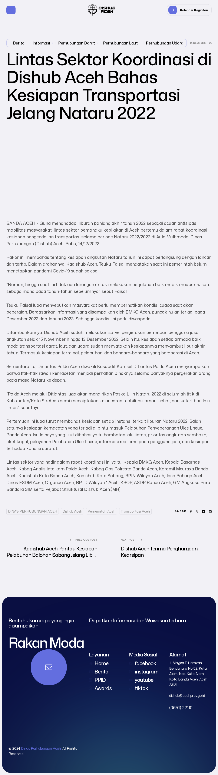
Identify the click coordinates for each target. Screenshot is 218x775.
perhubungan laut (120, 43)
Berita (18, 43)
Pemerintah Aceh (101, 511)
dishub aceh (72, 511)
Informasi (41, 43)
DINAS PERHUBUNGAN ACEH (32, 511)
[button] (189, 10)
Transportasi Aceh (135, 511)
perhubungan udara (164, 43)
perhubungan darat (76, 43)
